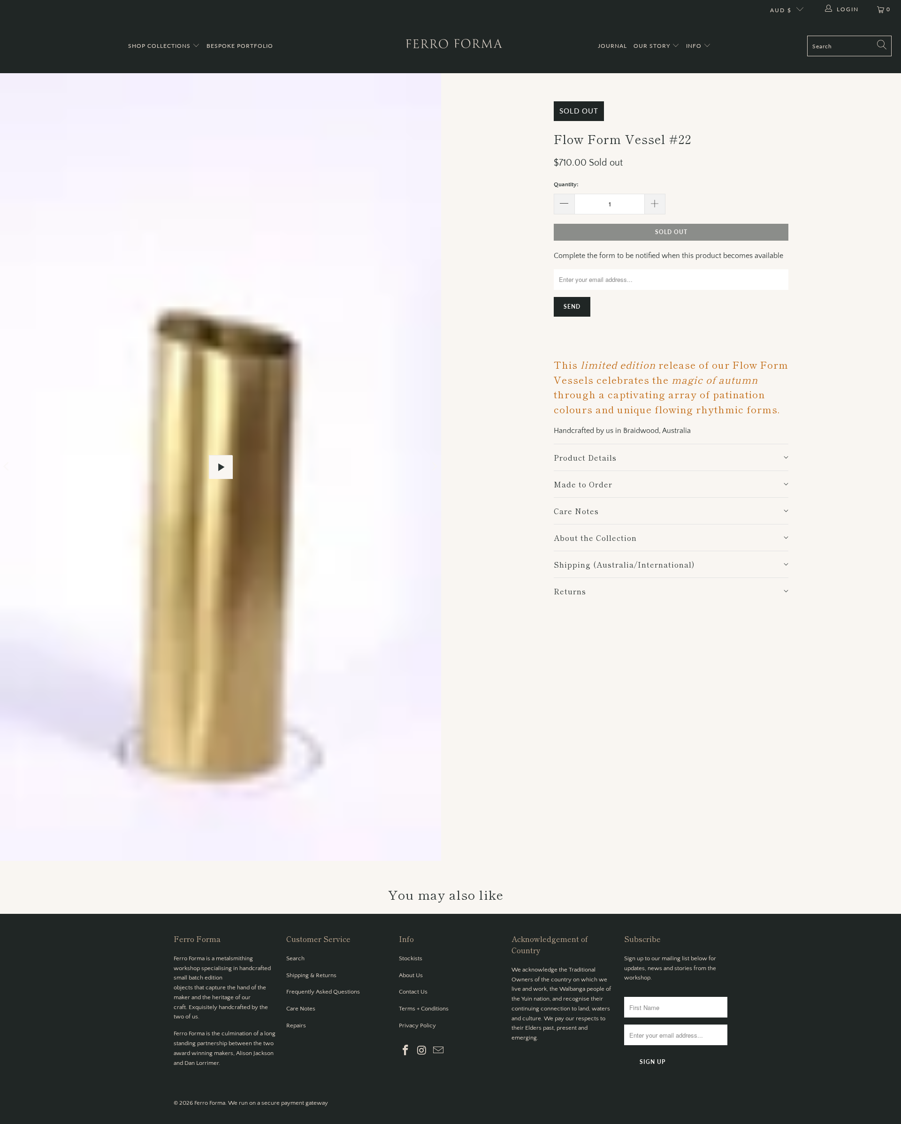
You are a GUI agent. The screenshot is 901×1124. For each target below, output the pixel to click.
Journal (612, 45)
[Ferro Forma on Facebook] (406, 1051)
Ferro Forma (209, 1103)
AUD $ (781, 10)
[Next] (434, 467)
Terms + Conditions (424, 1008)
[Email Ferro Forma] (438, 1051)
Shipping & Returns (311, 975)
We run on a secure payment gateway (278, 1103)
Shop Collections (160, 45)
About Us (411, 975)
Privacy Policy (417, 1025)
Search (295, 958)
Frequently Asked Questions (323, 991)
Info (694, 45)
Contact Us (413, 991)
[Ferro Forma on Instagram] (422, 1051)
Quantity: (566, 184)
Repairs (296, 1025)
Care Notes (300, 1008)
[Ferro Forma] (454, 45)
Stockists (410, 958)
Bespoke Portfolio (239, 45)
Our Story (653, 45)
